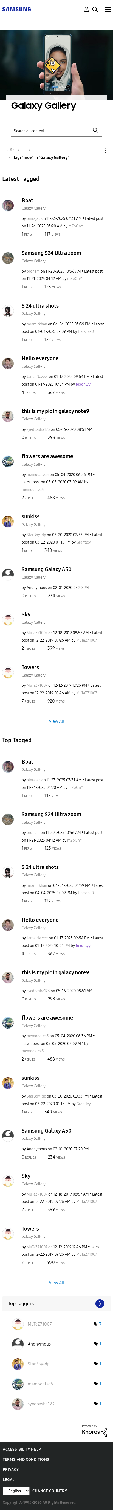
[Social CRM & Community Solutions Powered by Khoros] (94, 1430)
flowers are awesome (47, 456)
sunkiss (30, 516)
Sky (26, 614)
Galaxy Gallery (34, 208)
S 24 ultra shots (40, 305)
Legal (9, 1479)
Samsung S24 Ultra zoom (51, 253)
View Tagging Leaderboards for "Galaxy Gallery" (56, 1303)
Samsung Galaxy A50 (47, 569)
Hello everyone (40, 358)
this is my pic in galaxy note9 (55, 411)
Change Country (49, 1491)
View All (56, 721)
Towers (30, 667)
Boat (27, 200)
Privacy (11, 1469)
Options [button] (96, 150)
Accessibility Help (22, 1449)
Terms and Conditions (26, 1459)
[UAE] (16, 8)
